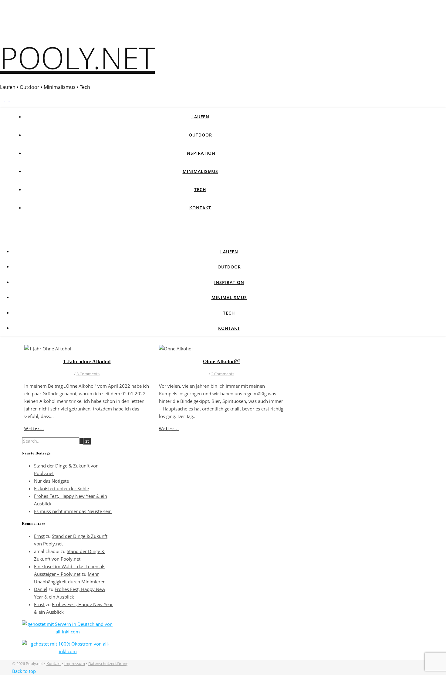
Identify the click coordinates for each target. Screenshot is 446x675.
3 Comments (88, 373)
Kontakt (200, 208)
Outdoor (200, 135)
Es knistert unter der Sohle (61, 488)
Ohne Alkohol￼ (221, 361)
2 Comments (222, 373)
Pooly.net (77, 57)
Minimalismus (200, 171)
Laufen (200, 117)
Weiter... (34, 428)
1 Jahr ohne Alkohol (87, 361)
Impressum (74, 663)
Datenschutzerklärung (108, 663)
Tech (200, 189)
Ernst (39, 536)
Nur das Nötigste (51, 481)
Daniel (40, 589)
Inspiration (200, 153)
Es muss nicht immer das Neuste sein (73, 511)
